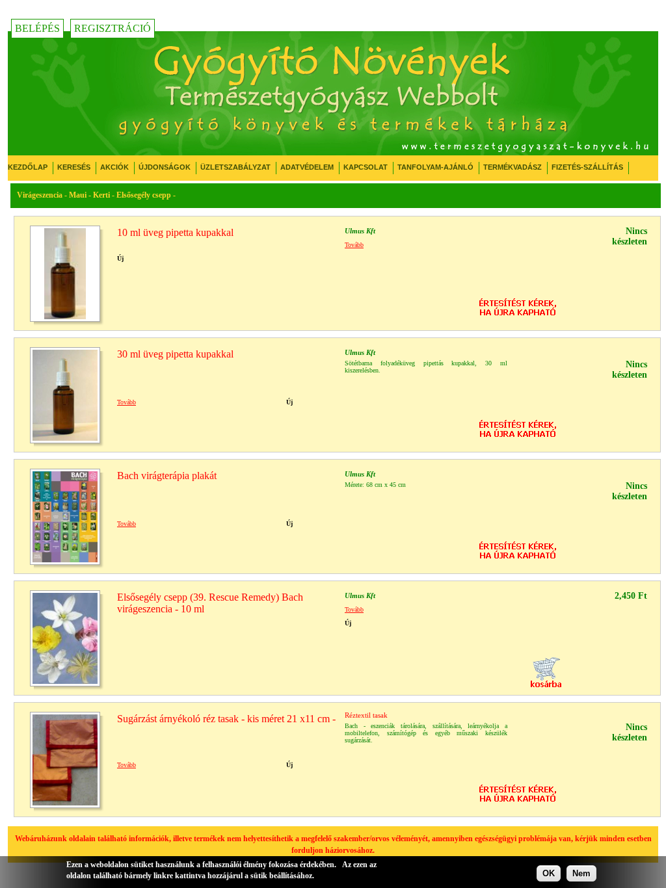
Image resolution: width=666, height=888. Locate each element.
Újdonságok (165, 167)
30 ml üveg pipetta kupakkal (175, 353)
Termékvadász (512, 167)
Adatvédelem (307, 167)
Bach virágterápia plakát (167, 475)
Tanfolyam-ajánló (435, 167)
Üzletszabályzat (235, 167)
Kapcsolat (365, 167)
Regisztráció (112, 28)
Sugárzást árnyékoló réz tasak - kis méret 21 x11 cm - (226, 718)
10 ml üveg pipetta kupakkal (175, 232)
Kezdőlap (27, 167)
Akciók (114, 167)
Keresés (73, 167)
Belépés (37, 28)
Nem (581, 873)
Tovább (354, 244)
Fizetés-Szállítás (587, 167)
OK (548, 873)
